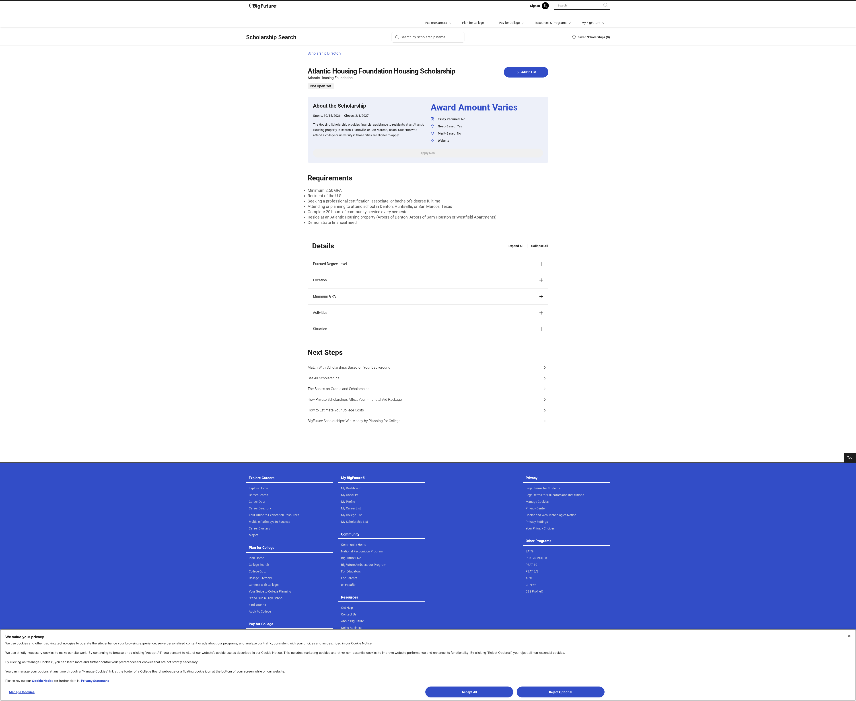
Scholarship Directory (324, 53)
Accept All (469, 692)
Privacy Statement (95, 681)
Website (443, 140)
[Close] (849, 636)
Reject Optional (560, 692)
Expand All (515, 246)
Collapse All (539, 246)
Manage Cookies (22, 692)
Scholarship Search (271, 37)
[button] (428, 264)
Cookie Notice (42, 681)
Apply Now (427, 153)
